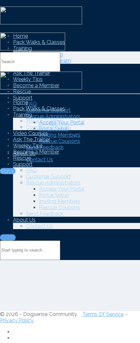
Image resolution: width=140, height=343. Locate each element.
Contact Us (39, 160)
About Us (24, 220)
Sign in (8, 171)
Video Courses (30, 133)
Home (20, 102)
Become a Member (36, 152)
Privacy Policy (17, 320)
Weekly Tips (28, 146)
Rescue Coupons (59, 141)
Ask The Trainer (31, 139)
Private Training (44, 121)
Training (22, 115)
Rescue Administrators (53, 116)
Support (23, 98)
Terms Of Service (103, 314)
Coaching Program (48, 127)
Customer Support (48, 176)
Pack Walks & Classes (39, 108)
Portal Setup (54, 195)
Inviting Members (59, 135)
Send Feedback (44, 147)
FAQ (31, 104)
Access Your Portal (61, 189)
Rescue (22, 92)
